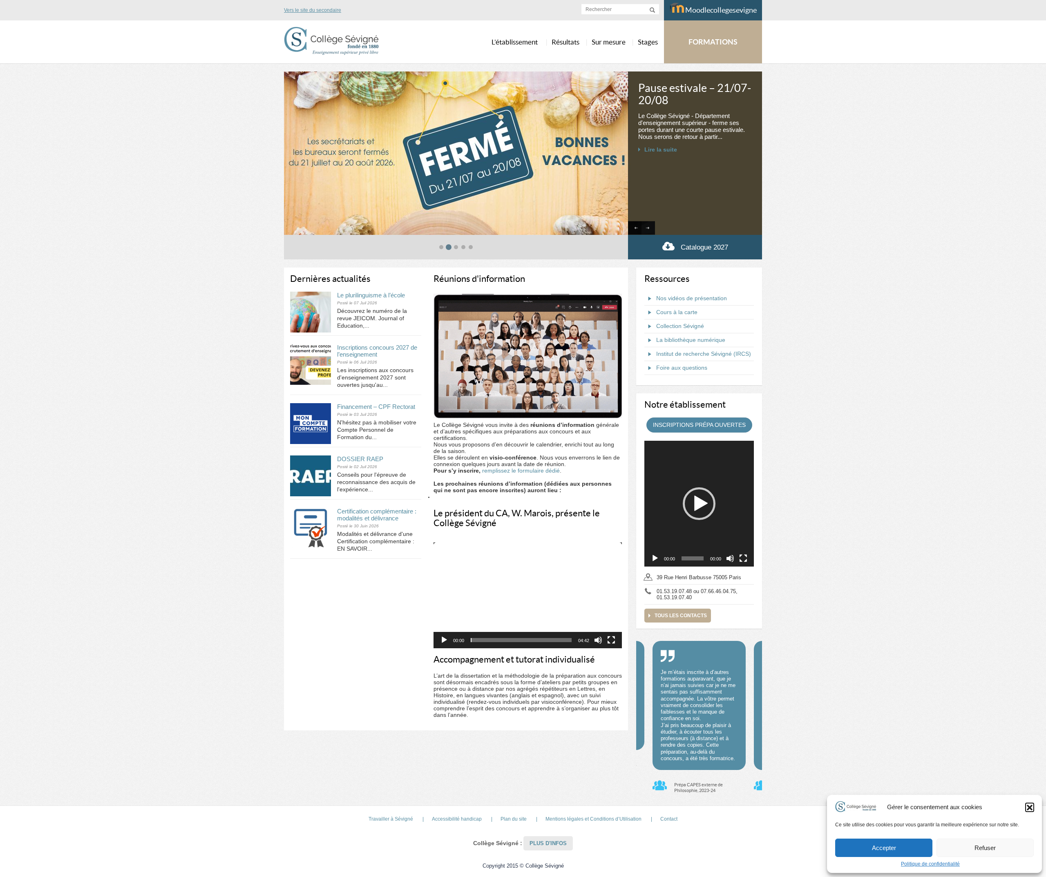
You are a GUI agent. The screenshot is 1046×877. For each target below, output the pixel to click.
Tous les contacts (681, 615)
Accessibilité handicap (457, 819)
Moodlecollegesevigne (720, 10)
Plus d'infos (548, 843)
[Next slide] (648, 228)
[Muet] (598, 640)
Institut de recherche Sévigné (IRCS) (703, 353)
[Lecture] (444, 640)
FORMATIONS (713, 42)
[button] (1030, 807)
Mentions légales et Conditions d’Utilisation (593, 819)
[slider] (521, 640)
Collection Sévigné (680, 326)
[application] (528, 595)
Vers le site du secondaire (312, 10)
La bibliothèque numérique (690, 340)
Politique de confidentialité (930, 864)
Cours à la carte (676, 312)
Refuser (985, 847)
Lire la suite (660, 174)
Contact (668, 819)
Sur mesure (609, 42)
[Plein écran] (611, 640)
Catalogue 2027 (704, 247)
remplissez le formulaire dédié (521, 470)
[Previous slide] (634, 228)
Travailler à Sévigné (391, 819)
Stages (648, 42)
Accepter (884, 847)
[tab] (441, 247)
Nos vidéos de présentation (691, 298)
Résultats (565, 42)
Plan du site (514, 819)
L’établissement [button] (515, 42)
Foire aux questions (681, 367)
